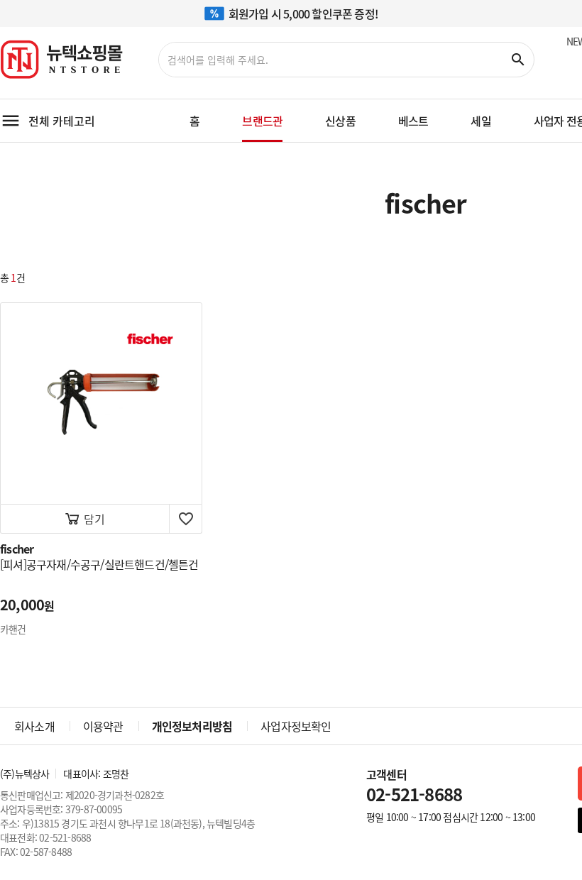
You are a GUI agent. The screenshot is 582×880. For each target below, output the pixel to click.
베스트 (413, 120)
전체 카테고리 (61, 120)
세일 (480, 120)
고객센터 (414, 786)
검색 (518, 60)
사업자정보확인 (295, 726)
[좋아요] (186, 519)
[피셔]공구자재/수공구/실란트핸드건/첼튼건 (99, 564)
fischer (16, 548)
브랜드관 (262, 120)
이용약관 (103, 726)
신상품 (340, 120)
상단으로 (532, 830)
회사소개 (34, 726)
